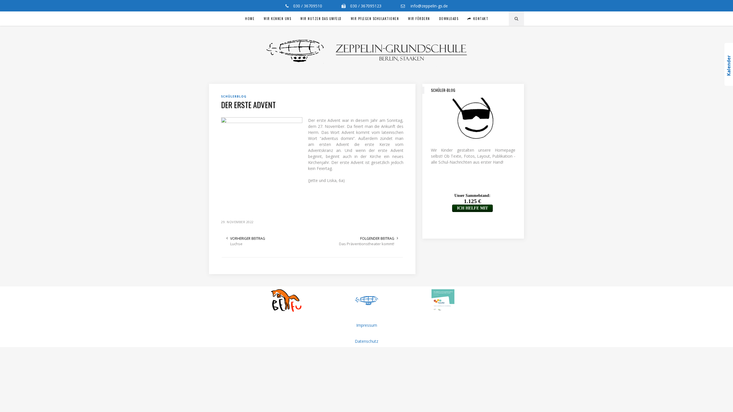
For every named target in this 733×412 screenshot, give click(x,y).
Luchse (236, 243)
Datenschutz (366, 341)
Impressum (366, 325)
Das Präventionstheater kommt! (366, 243)
